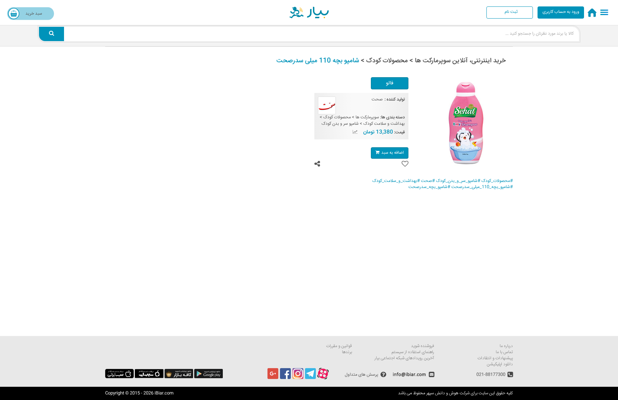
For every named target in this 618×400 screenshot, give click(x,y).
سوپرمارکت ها (367, 117)
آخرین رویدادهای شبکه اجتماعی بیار (404, 358)
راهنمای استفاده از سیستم (413, 352)
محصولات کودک (337, 117)
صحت (377, 100)
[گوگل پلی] (208, 377)
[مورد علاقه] (405, 164)
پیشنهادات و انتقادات (495, 358)
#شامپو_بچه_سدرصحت (429, 187)
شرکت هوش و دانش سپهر (448, 393)
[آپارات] (323, 378)
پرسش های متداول (361, 374)
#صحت (428, 181)
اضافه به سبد (392, 152)
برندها (347, 352)
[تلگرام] (310, 378)
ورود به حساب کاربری (561, 12)
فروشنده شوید (422, 346)
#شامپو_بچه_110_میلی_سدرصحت (482, 187)
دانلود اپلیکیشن (500, 364)
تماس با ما (504, 352)
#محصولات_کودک (497, 181)
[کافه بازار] (179, 377)
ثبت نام (511, 12)
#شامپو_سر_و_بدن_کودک (458, 181)
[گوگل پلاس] (273, 378)
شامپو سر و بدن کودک (340, 123)
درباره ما (506, 346)
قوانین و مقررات (339, 346)
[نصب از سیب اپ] (149, 377)
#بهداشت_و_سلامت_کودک (396, 181)
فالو (389, 83)
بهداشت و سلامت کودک (384, 123)
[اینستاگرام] (298, 378)
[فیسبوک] (285, 378)
